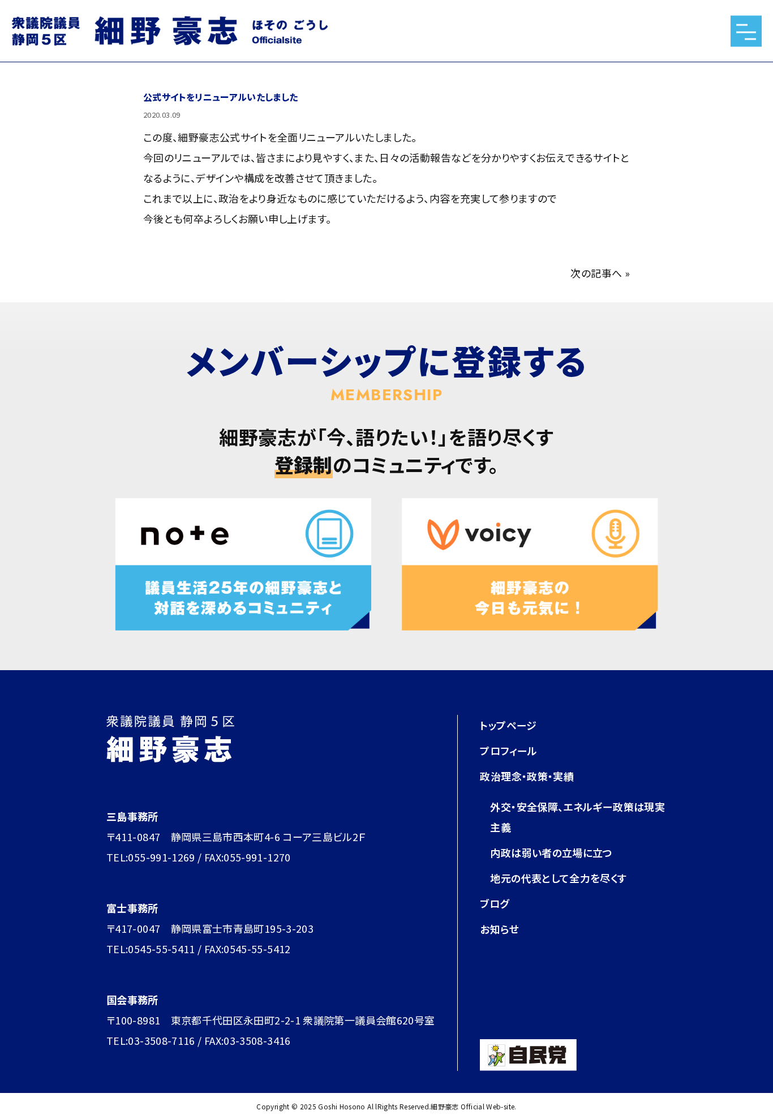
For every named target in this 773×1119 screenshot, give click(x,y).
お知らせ (499, 928)
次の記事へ (596, 272)
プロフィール (508, 750)
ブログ (494, 903)
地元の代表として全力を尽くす (558, 878)
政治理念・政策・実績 (527, 776)
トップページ (508, 725)
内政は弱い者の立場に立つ (551, 852)
